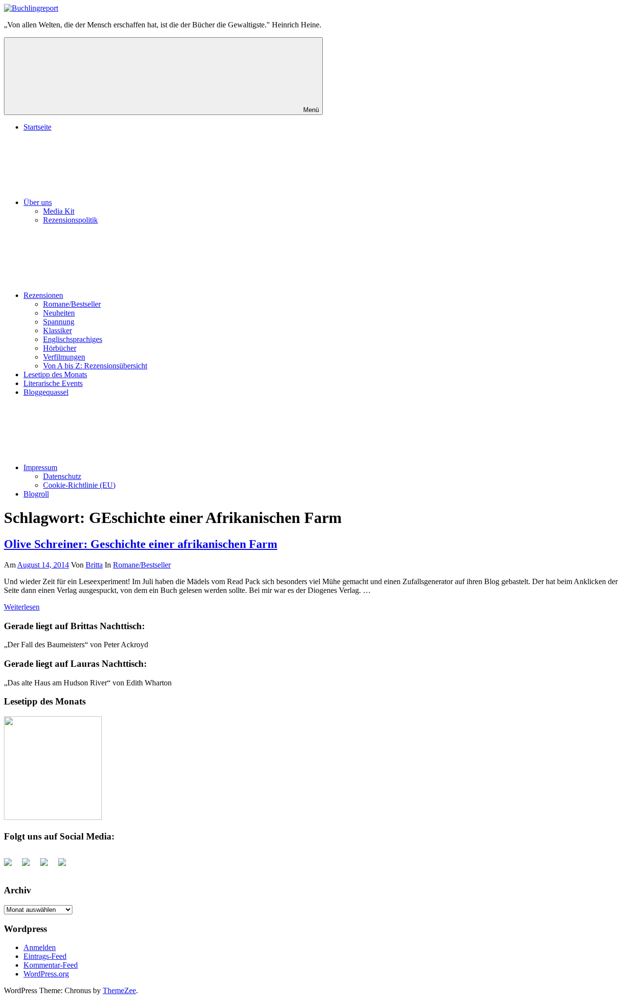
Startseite (37, 127)
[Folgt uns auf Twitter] (30, 866)
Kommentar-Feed (50, 965)
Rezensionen (43, 295)
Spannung (58, 322)
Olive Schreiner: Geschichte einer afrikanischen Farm (140, 544)
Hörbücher (59, 348)
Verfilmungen (64, 357)
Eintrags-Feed (45, 956)
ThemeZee (119, 990)
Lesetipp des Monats (55, 374)
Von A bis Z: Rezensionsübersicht (95, 366)
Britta (94, 565)
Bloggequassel (45, 392)
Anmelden (39, 947)
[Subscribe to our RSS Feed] (48, 866)
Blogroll (36, 494)
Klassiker (57, 330)
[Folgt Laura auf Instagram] (66, 866)
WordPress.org (46, 974)
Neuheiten (59, 313)
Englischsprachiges (72, 339)
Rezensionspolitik (70, 220)
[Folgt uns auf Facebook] (12, 866)
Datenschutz (62, 476)
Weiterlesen (22, 607)
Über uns (37, 202)
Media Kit (58, 211)
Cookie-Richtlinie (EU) (79, 485)
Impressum (40, 467)
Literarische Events (53, 383)
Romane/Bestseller (72, 304)
